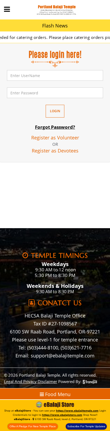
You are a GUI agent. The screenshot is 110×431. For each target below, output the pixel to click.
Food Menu (57, 394)
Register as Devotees (55, 150)
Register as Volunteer (55, 137)
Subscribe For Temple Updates (86, 426)
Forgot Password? (55, 127)
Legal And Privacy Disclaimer (30, 381)
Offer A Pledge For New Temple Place (33, 426)
